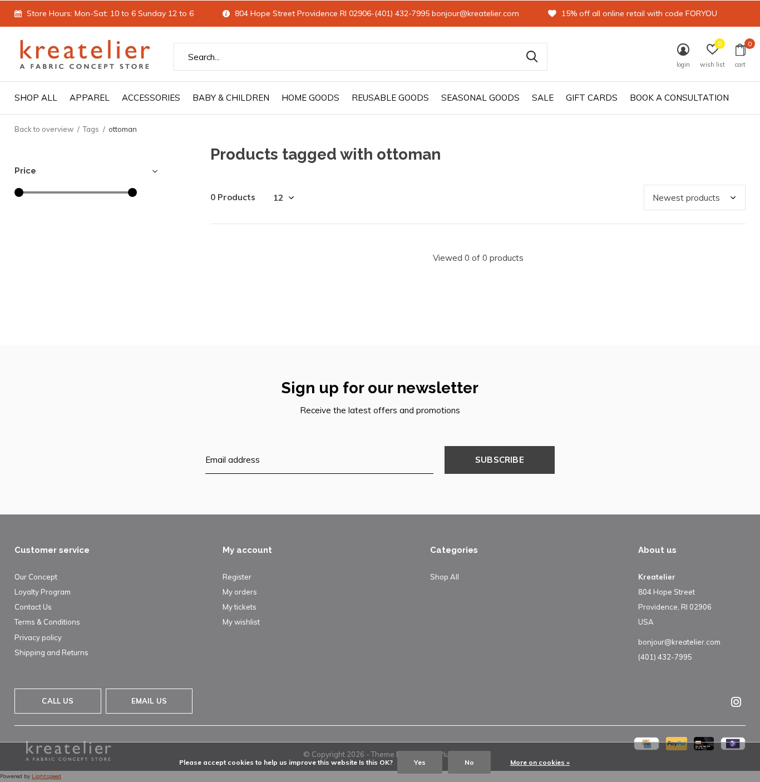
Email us (149, 700)
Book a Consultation (679, 97)
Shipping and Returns (51, 652)
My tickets (239, 606)
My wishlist (241, 621)
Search (531, 57)
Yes (420, 762)
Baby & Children (231, 97)
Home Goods (310, 97)
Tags (91, 129)
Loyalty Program (42, 591)
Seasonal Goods (480, 97)
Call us (57, 700)
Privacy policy (38, 637)
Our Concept (35, 576)
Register (237, 576)
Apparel (90, 97)
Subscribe (499, 459)
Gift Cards (592, 97)
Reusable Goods (390, 97)
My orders (240, 591)
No (469, 762)
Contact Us (33, 606)
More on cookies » (540, 762)
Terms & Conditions (47, 621)
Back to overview (43, 129)
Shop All (35, 97)
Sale (543, 97)
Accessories (151, 97)
